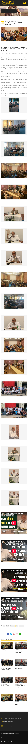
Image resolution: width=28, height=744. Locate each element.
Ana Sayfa (4, 11)
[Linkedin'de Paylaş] (14, 634)
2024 (17, 625)
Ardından (22, 625)
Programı (12, 625)
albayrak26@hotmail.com (10, 726)
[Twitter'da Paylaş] (11, 634)
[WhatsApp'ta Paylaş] (20, 634)
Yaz (4, 625)
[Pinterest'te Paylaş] (17, 634)
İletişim (15, 737)
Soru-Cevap (10, 737)
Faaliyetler (5, 737)
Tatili (7, 625)
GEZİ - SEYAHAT (6, 639)
